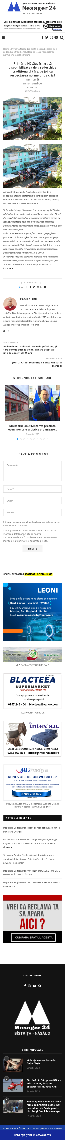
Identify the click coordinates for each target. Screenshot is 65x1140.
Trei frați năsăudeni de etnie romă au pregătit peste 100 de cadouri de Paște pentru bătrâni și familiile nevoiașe (44, 1106)
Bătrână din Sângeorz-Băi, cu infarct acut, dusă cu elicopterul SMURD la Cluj (44, 1083)
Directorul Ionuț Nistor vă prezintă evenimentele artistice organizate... (32, 427)
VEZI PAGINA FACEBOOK (32, 712)
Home (6, 48)
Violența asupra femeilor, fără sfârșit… (42, 1062)
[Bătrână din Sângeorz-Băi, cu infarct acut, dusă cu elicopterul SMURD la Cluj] (13, 1085)
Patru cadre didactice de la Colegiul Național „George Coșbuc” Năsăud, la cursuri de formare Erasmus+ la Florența (30, 843)
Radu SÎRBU (36, 83)
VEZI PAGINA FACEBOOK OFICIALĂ (32, 664)
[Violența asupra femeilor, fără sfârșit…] (13, 1065)
